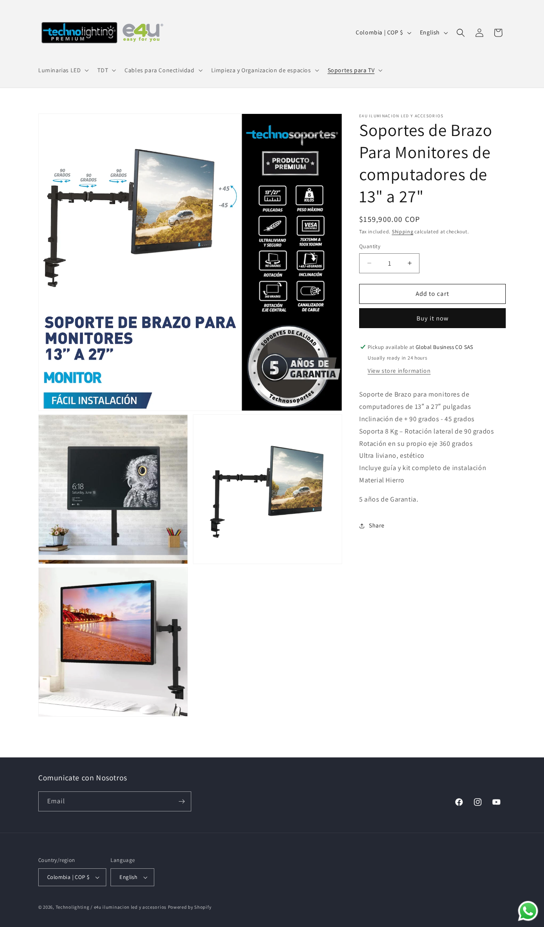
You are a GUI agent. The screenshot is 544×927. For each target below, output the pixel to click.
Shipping (403, 231)
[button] (62, 70)
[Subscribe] (181, 801)
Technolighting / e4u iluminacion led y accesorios (111, 907)
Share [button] (377, 525)
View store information (399, 370)
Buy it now (432, 318)
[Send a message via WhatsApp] (528, 911)
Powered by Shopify (190, 907)
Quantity (369, 246)
